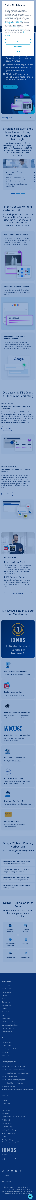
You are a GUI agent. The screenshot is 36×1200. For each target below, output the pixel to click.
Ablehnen (18, 51)
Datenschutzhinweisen (11, 24)
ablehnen (15, 26)
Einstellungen (11, 17)
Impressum (8, 35)
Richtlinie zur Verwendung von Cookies (15, 21)
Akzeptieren (20, 29)
